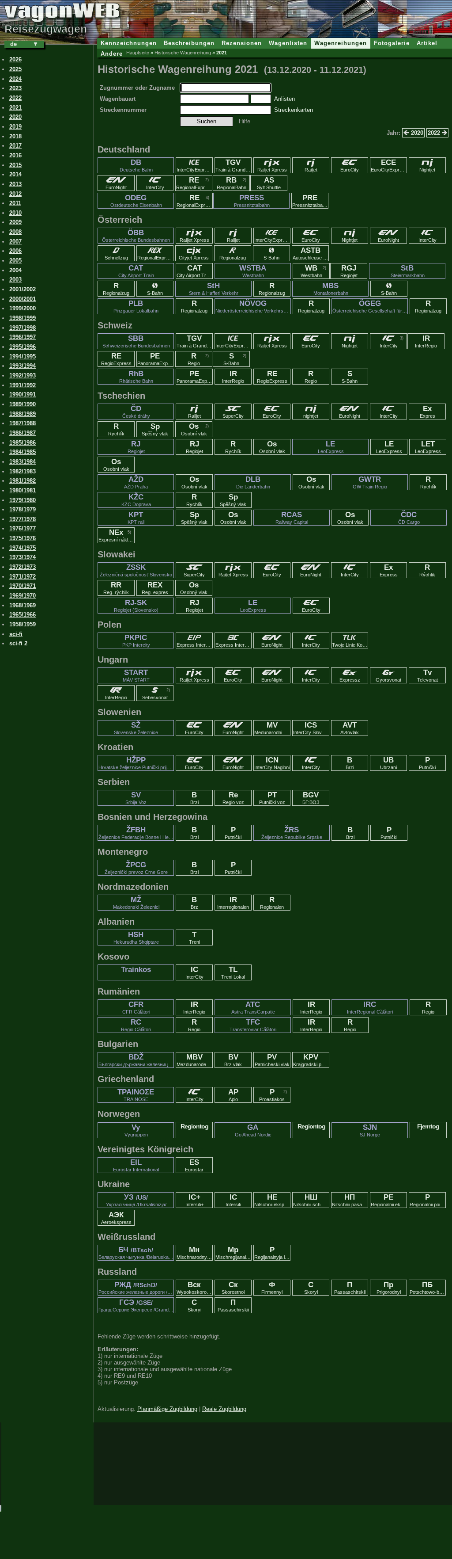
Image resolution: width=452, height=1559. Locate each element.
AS (269, 183)
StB (408, 271)
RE (194, 183)
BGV (311, 798)
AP (233, 1095)
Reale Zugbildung (224, 1409)
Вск (195, 1288)
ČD (136, 411)
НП (350, 1200)
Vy (136, 1130)
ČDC (409, 518)
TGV (233, 165)
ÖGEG (370, 306)
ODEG (136, 201)
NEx (116, 535)
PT (272, 798)
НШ (311, 1200)
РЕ (389, 1200)
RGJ (349, 271)
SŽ (136, 728)
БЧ (136, 1253)
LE (331, 447)
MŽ (136, 903)
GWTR (370, 482)
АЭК (116, 1218)
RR (116, 588)
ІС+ (194, 1200)
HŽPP (136, 763)
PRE (310, 201)
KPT (136, 518)
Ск (233, 1288)
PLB (135, 306)
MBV (195, 1060)
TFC (253, 1025)
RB (231, 183)
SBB (136, 341)
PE (155, 359)
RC (136, 1025)
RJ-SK (136, 605)
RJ (136, 447)
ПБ (428, 1288)
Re (233, 798)
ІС (233, 1200)
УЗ (136, 1200)
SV (136, 798)
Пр (389, 1288)
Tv (427, 675)
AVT (349, 728)
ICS (311, 728)
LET (428, 447)
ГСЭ (136, 1305)
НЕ (272, 1200)
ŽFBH (136, 833)
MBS (330, 289)
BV (233, 1060)
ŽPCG (136, 868)
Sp (155, 429)
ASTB (311, 253)
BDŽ (136, 1060)
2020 (416, 133)
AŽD (136, 482)
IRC (370, 1007)
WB (311, 271)
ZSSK (136, 570)
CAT (136, 271)
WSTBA (252, 271)
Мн (195, 1253)
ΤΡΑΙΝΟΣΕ (135, 1095)
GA (253, 1130)
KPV (311, 1060)
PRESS (252, 201)
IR (426, 341)
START (136, 675)
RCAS (291, 518)
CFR (136, 1007)
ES (194, 1165)
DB (136, 165)
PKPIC (136, 640)
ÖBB (136, 236)
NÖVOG (253, 306)
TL (233, 972)
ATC (253, 1007)
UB (388, 763)
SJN (370, 1130)
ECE (389, 165)
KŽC (136, 500)
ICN (272, 763)
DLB (253, 482)
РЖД (136, 1288)
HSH (136, 937)
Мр (233, 1253)
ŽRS (291, 833)
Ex (427, 411)
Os (194, 429)
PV (272, 1060)
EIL (136, 1165)
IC (194, 972)
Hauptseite (137, 52)
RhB (136, 377)
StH (213, 289)
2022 (435, 133)
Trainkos (136, 969)
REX (155, 588)
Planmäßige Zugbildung (167, 1409)
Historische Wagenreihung (182, 52)
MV (272, 728)
